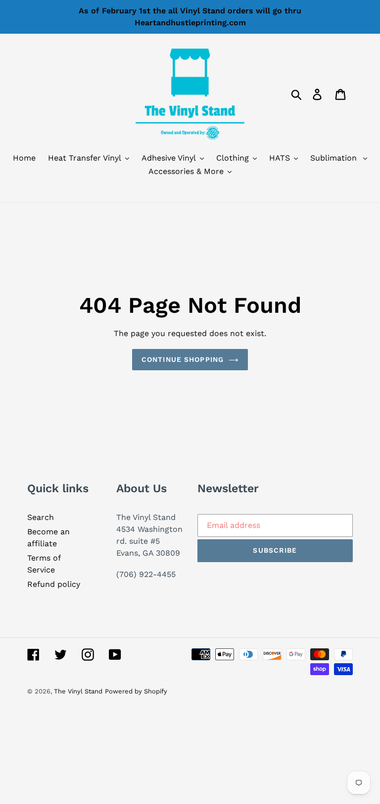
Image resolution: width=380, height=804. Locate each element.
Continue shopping (183, 359)
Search (40, 517)
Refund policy (53, 584)
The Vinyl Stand (78, 691)
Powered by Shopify (136, 691)
